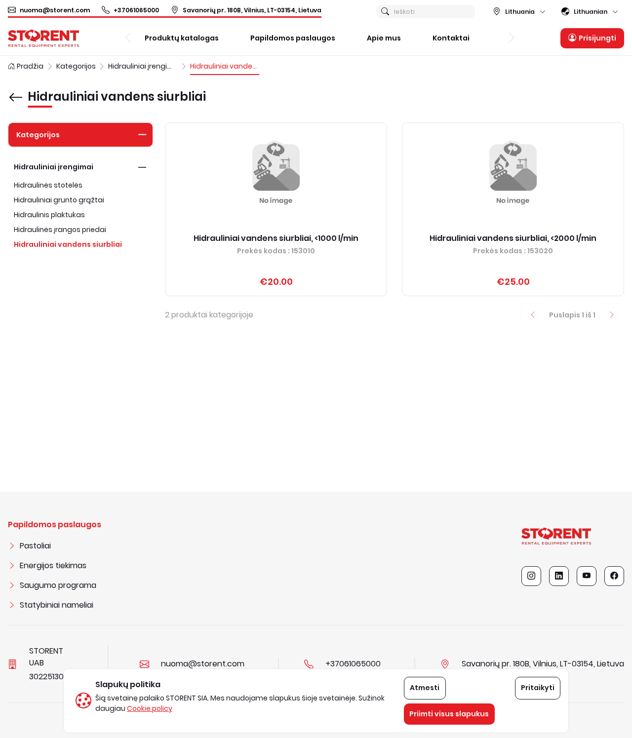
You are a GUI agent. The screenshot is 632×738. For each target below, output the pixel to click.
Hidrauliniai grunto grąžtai (59, 200)
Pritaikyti (537, 688)
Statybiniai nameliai (56, 605)
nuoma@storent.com (55, 10)
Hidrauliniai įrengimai (53, 167)
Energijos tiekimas (53, 565)
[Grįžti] (16, 90)
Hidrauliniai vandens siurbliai (68, 244)
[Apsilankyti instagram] (531, 576)
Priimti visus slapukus (449, 714)
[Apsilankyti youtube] (586, 576)
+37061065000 (136, 10)
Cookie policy (149, 708)
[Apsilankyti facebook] (614, 576)
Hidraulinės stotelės (48, 185)
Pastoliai (35, 545)
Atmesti (424, 688)
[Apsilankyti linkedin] (559, 576)
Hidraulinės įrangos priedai (60, 229)
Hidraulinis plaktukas (49, 215)
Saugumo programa (58, 585)
